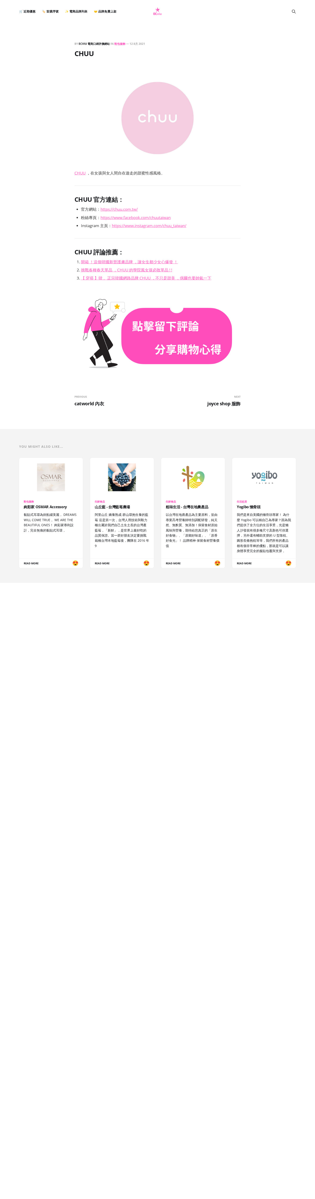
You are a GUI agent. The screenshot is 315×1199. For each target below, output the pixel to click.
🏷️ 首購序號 (50, 11)
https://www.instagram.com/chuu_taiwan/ (149, 225)
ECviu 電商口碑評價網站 (94, 44)
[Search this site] (293, 11)
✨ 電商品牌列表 (76, 11)
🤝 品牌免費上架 (105, 11)
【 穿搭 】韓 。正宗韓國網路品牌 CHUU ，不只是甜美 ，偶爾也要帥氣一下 (146, 278)
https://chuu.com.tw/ (119, 209)
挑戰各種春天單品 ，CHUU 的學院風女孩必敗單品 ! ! (126, 270)
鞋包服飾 (119, 44)
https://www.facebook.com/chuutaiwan (136, 217)
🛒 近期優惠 (27, 11)
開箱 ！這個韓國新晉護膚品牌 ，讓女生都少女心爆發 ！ (129, 261)
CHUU (80, 173)
